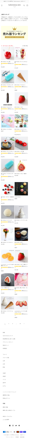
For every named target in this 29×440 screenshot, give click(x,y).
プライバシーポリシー (8, 342)
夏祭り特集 (5, 407)
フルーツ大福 (6, 357)
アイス (4, 379)
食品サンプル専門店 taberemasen (13, 434)
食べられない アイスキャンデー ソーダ (7, 174)
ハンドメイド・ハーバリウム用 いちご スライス (21, 312)
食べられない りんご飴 (5, 61)
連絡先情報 (22, 437)
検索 (4, 332)
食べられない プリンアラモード (7, 151)
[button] (1, 5)
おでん (4, 386)
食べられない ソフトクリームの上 (21, 221)
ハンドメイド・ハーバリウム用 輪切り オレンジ (7, 265)
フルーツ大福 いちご (5, 287)
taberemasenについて (8, 335)
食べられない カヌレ (19, 242)
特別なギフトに (6, 398)
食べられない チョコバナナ (6, 107)
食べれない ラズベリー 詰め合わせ (7, 197)
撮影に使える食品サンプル (9, 410)
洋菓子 (4, 373)
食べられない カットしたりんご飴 (21, 62)
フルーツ (5, 354)
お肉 (4, 360)
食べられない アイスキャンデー (7, 84)
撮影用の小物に (6, 395)
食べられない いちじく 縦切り (21, 173)
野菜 (4, 367)
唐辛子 (4, 382)
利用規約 (5, 348)
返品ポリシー (6, 345)
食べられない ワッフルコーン (7, 242)
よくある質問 (6, 419)
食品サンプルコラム (7, 416)
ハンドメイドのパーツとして (9, 392)
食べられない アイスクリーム (20, 129)
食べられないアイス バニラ (6, 220)
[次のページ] (24, 323)
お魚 (4, 364)
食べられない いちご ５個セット (21, 264)
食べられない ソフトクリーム (7, 311)
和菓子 (4, 376)
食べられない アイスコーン (20, 84)
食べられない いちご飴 (19, 151)
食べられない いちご (19, 107)
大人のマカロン (18, 196)
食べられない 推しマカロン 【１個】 (21, 288)
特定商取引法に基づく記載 (9, 338)
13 (20, 323)
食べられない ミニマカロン (6, 129)
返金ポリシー (22, 434)
